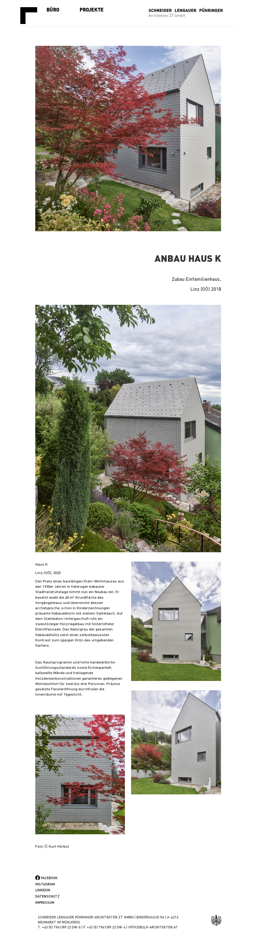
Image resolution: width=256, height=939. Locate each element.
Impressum (44, 902)
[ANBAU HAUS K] (128, 138)
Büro (53, 9)
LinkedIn (42, 890)
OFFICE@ (135, 927)
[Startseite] (31, 15)
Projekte (92, 9)
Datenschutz (47, 896)
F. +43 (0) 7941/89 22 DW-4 (104, 927)
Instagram (45, 884)
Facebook (49, 878)
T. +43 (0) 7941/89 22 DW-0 (59, 927)
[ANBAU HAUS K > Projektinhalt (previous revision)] (128, 428)
